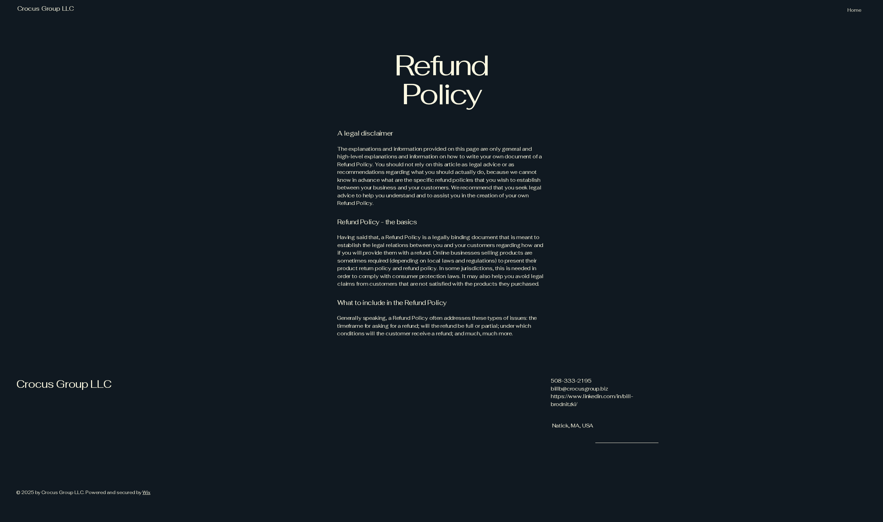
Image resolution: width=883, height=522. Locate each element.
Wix (146, 492)
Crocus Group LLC (45, 8)
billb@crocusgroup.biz (579, 388)
